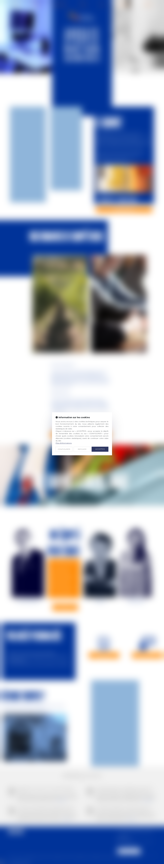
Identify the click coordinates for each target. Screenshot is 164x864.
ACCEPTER (100, 449)
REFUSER (82, 449)
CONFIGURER (64, 449)
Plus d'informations (64, 443)
